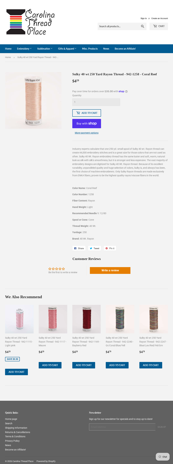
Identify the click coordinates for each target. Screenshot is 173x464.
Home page (11, 419)
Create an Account (159, 18)
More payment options (86, 132)
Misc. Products (90, 48)
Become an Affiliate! (125, 48)
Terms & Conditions (15, 436)
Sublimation (44, 48)
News (106, 48)
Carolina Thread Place (23, 461)
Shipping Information (16, 427)
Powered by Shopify (45, 461)
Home (8, 48)
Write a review (110, 270)
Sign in (144, 18)
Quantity (76, 95)
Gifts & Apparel (66, 48)
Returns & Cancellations (17, 432)
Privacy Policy (12, 440)
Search (8, 423)
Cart (161, 26)
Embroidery (23, 48)
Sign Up (162, 427)
